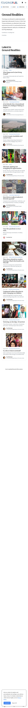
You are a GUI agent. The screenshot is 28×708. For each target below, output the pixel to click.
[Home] (4, 706)
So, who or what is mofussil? (12, 351)
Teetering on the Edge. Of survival (14, 322)
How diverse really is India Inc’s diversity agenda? (13, 198)
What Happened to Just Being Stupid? (12, 73)
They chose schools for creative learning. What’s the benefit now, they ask (13, 260)
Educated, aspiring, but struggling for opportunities (12, 167)
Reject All (14, 703)
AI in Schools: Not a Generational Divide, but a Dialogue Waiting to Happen (13, 105)
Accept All (7, 703)
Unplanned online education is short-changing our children (13, 292)
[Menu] (23, 706)
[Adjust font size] (25, 2)
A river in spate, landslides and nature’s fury (13, 137)
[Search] (14, 706)
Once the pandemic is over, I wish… (12, 229)
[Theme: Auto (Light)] (22, 2)
